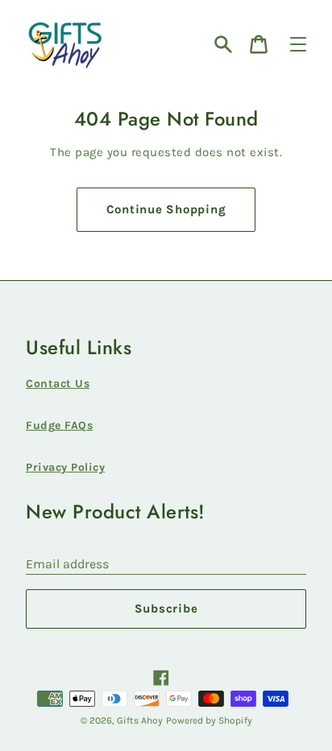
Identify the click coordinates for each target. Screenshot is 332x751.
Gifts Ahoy (140, 720)
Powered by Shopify (209, 720)
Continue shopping (166, 209)
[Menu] (298, 44)
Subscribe (166, 608)
